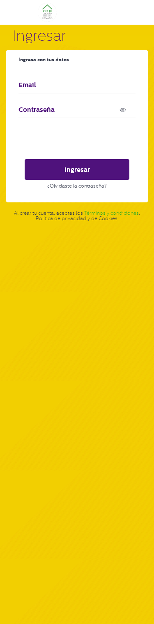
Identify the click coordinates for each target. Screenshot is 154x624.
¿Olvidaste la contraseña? (77, 186)
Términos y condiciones (111, 213)
